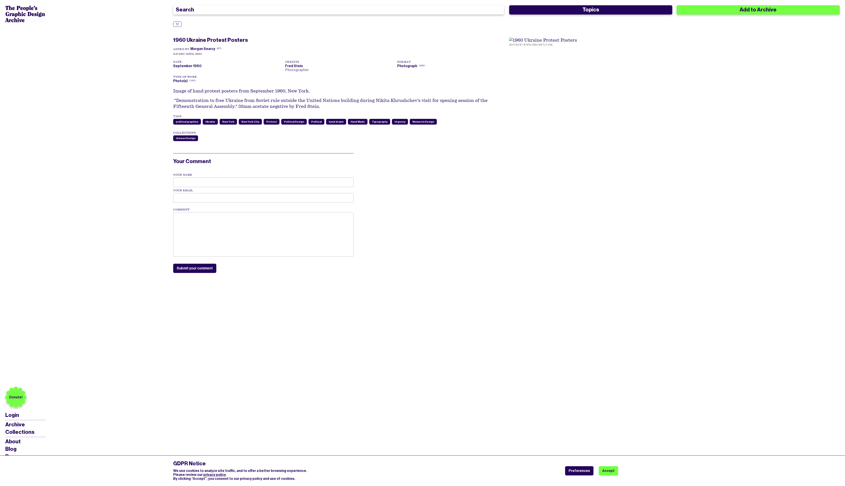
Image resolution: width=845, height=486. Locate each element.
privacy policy (214, 475)
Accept (608, 471)
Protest (271, 121)
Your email (183, 190)
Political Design (294, 121)
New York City (250, 121)
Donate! (15, 397)
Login (12, 415)
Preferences (579, 471)
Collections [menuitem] (19, 432)
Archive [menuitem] (15, 425)
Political (316, 121)
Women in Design (423, 121)
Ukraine (210, 121)
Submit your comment (195, 268)
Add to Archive (758, 10)
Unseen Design (185, 138)
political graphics (187, 121)
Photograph (407, 66)
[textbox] (263, 234)
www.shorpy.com (538, 44)
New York (228, 121)
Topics (590, 10)
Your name (182, 174)
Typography (380, 121)
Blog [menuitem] (11, 449)
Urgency (400, 121)
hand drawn (336, 121)
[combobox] (338, 10)
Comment (181, 209)
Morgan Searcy (202, 49)
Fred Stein (294, 66)
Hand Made (358, 121)
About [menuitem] (13, 441)
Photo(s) (180, 81)
